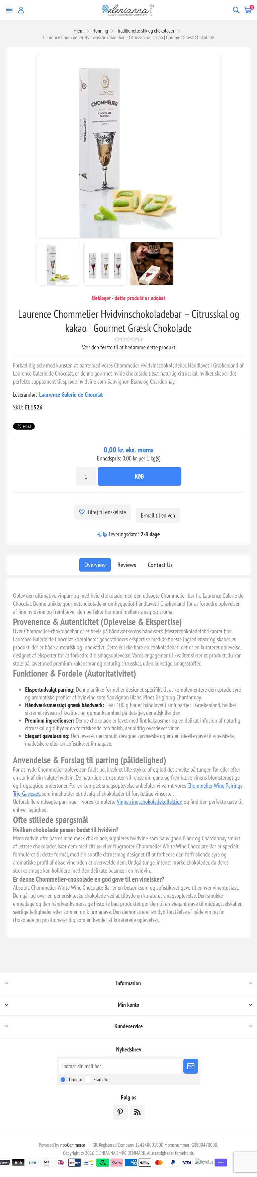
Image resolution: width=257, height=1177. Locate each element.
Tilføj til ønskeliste (106, 512)
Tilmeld (75, 1079)
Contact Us (160, 564)
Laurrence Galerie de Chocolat (71, 394)
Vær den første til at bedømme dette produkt (128, 347)
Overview (95, 564)
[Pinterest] (120, 1112)
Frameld (100, 1079)
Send (190, 1066)
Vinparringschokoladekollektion (149, 801)
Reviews (126, 564)
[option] (58, 264)
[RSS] (137, 1112)
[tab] (95, 565)
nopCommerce (72, 1145)
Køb (139, 476)
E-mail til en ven (158, 515)
